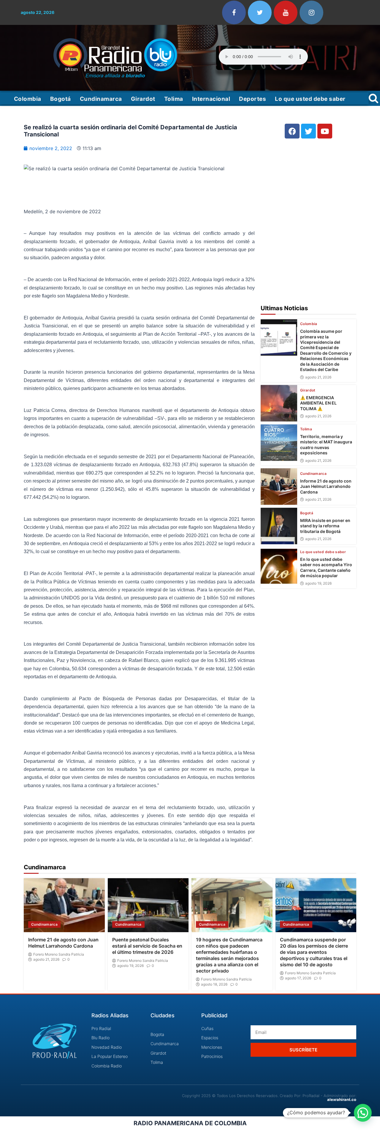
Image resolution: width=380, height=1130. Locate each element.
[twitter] (260, 12)
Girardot (143, 99)
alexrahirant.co (341, 1099)
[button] (363, 1113)
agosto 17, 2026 (298, 978)
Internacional (211, 99)
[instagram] (311, 12)
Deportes (252, 99)
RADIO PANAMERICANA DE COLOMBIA (190, 1123)
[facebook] (234, 12)
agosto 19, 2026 (318, 583)
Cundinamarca (101, 99)
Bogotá (60, 99)
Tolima (173, 99)
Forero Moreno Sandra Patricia (58, 954)
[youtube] (285, 12)
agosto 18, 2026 (214, 984)
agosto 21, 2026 (318, 377)
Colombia (27, 99)
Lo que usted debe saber (310, 99)
